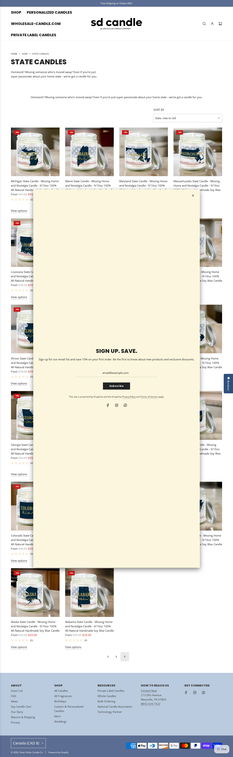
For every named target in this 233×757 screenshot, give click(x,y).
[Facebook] (108, 405)
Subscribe (116, 386)
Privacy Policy (129, 396)
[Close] (193, 195)
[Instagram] (116, 405)
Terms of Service (149, 396)
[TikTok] (125, 405)
